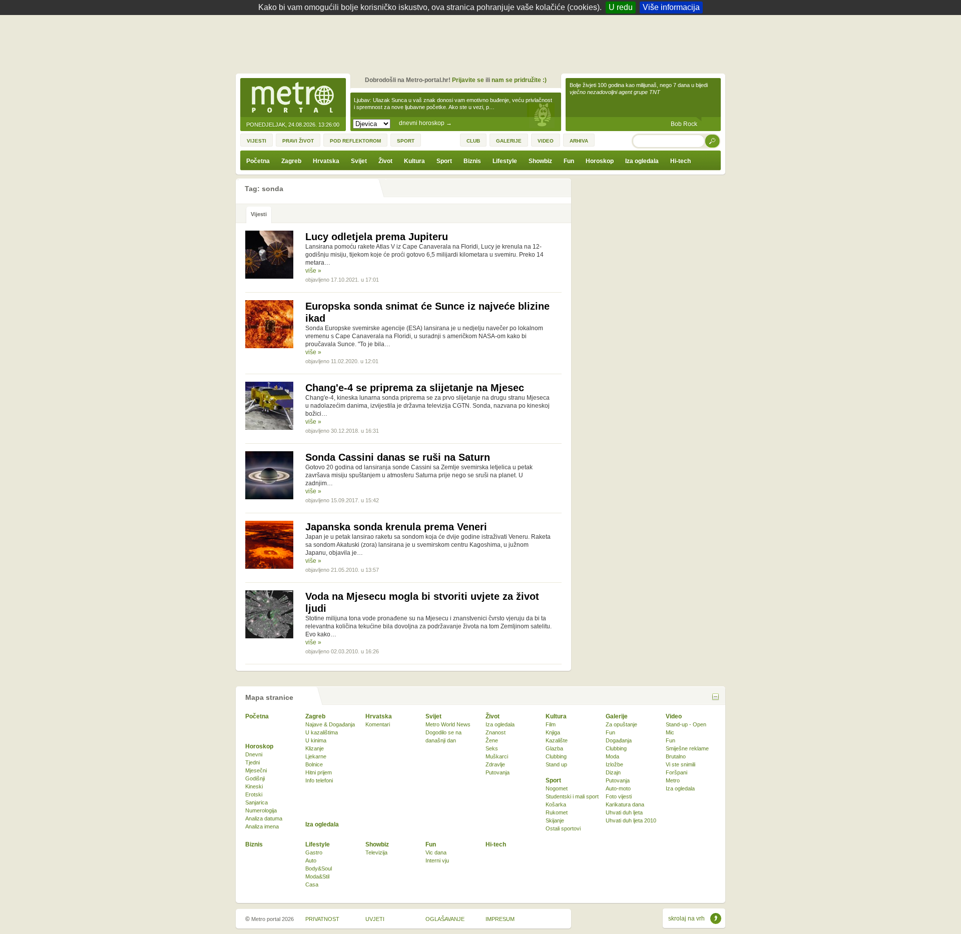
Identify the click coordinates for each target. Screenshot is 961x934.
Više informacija (671, 7)
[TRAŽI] (713, 141)
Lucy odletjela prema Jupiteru (376, 236)
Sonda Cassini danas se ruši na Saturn (397, 457)
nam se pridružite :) (519, 80)
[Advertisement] (483, 42)
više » (313, 270)
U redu (621, 7)
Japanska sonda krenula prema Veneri (396, 526)
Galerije (617, 716)
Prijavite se (468, 80)
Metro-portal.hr (292, 98)
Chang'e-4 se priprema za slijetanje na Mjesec (414, 387)
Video (674, 716)
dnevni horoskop (425, 123)
